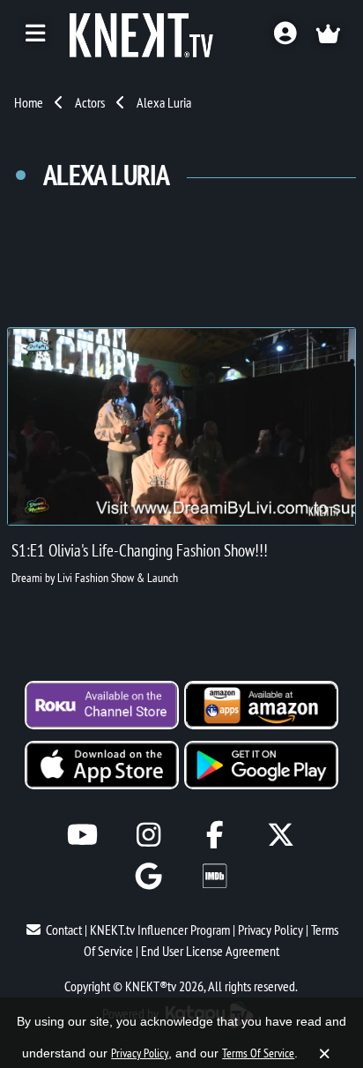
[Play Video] (181, 426)
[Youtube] (82, 835)
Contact (64, 929)
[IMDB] (214, 876)
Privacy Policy (270, 929)
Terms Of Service (258, 1053)
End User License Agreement (210, 951)
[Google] (148, 876)
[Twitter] (280, 835)
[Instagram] (148, 835)
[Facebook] (214, 835)
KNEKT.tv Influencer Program (160, 929)
